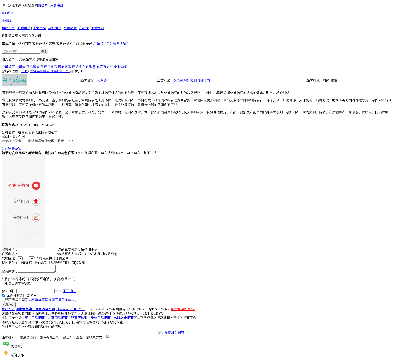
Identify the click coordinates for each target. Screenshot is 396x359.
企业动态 (120, 67)
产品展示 (50, 67)
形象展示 (64, 67)
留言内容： (10, 271)
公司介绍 (22, 67)
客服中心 (8, 13)
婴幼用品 (23, 28)
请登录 (43, 5)
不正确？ (69, 291)
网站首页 (8, 28)
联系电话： (10, 254)
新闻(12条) (120, 43)
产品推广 (78, 67)
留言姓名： (10, 249)
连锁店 (41, 263)
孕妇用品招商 (101, 317)
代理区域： (10, 258)
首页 (24, 71)
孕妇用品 (54, 28)
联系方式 (106, 67)
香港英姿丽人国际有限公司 (50, 71)
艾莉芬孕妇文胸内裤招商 (192, 80)
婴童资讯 (97, 28)
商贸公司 (78, 263)
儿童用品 (39, 28)
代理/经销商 (59, 263)
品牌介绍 (36, 67)
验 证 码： (9, 291)
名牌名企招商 (124, 317)
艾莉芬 (102, 80)
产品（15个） (103, 43)
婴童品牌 (70, 28)
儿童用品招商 (58, 317)
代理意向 (92, 67)
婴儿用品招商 (35, 317)
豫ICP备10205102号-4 (183, 309)
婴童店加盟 (79, 317)
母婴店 (27, 263)
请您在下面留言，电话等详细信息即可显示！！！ (38, 141)
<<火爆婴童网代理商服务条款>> (51, 300)
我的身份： (10, 263)
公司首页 (8, 67)
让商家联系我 (11, 148)
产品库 (84, 28)
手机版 (7, 20)
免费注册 (56, 5)
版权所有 (8, 309)
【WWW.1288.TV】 (70, 309)
